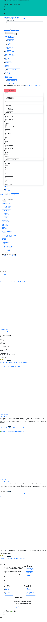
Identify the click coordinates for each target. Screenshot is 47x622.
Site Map (28, 575)
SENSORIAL (9, 44)
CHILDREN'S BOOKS (9, 145)
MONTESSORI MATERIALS (10, 41)
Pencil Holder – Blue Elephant (5, 331)
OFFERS (6, 76)
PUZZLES (6, 59)
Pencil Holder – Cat (3, 416)
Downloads (7, 591)
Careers (7, 589)
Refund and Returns (30, 592)
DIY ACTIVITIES (8, 61)
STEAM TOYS (7, 57)
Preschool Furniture (30, 568)
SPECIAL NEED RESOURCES (10, 55)
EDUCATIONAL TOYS (9, 54)
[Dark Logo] (7, 17)
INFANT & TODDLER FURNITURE (13, 158)
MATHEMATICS (10, 47)
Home (6, 186)
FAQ (27, 588)
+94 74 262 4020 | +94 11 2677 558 (18, 18)
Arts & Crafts (29, 572)
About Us (7, 188)
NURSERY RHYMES (10, 81)
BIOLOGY (9, 50)
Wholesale (7, 592)
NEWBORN (7, 65)
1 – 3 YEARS (7, 72)
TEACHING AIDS (8, 52)
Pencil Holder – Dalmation (4, 481)
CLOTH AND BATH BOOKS (10, 64)
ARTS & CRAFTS (8, 58)
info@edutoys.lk (8, 2)
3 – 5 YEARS (7, 73)
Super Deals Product (15, 193)
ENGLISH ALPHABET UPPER (12, 79)
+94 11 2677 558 (19, 606)
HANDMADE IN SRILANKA (9, 95)
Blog (6, 189)
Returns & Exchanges (30, 591)
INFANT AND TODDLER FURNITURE (13, 68)
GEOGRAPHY (9, 48)
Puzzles (27, 573)
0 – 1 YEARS (7, 70)
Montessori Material (30, 569)
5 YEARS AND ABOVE (9, 75)
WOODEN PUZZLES (10, 39)
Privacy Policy (29, 593)
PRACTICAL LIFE (10, 43)
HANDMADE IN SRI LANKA (10, 36)
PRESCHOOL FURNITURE (11, 69)
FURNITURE (7, 66)
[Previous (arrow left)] (0, 617)
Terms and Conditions (30, 595)
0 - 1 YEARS (7, 163)
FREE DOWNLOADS (8, 77)
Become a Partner (9, 595)
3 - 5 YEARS (7, 172)
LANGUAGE (9, 46)
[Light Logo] (14, 17)
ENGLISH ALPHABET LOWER (12, 80)
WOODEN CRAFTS (10, 37)
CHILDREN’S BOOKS (9, 62)
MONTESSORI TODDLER (9, 51)
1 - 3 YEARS (7, 167)
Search (14, 33)
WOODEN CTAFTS (10, 97)
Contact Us (7, 190)
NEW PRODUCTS (8, 184)
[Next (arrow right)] (1, 617)
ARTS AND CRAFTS (8, 133)
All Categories (10, 91)
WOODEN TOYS (10, 40)
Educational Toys (29, 571)
